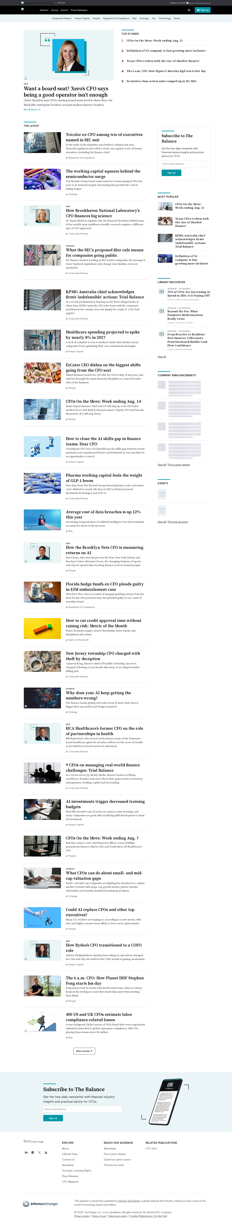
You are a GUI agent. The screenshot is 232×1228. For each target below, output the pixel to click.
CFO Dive (61, 3)
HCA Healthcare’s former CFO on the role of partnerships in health (104, 731)
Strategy (144, 18)
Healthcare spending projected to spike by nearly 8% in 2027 (103, 334)
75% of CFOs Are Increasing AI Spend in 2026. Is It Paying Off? (188, 293)
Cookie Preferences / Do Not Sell (148, 1216)
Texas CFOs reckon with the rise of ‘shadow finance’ (163, 61)
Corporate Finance (61, 18)
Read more (32, 109)
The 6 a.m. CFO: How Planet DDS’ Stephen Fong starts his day (105, 980)
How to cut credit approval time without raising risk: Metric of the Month (103, 623)
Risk (134, 18)
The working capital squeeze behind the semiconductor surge (103, 173)
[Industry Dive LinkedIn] (26, 1152)
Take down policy (118, 1216)
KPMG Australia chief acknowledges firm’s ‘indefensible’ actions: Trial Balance (105, 294)
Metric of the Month (78, 639)
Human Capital (82, 18)
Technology (165, 18)
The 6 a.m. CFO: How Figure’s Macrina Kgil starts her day (166, 71)
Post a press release (179, 464)
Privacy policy (82, 1216)
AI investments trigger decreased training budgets (105, 804)
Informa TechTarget (129, 1200)
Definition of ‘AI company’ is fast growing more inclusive (166, 51)
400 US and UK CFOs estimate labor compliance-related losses (99, 1017)
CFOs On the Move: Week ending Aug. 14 (103, 401)
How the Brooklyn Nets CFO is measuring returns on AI (104, 550)
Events (64, 10)
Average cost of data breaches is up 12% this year (103, 514)
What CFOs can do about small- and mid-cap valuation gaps (104, 875)
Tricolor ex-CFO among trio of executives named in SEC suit (104, 137)
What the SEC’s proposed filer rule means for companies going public (104, 252)
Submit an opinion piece (117, 1159)
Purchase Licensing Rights (76, 1170)
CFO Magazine (70, 1181)
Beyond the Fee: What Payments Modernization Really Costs (185, 314)
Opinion (44, 10)
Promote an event (178, 521)
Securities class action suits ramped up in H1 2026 (161, 81)
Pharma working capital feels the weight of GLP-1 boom (104, 477)
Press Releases (79, 10)
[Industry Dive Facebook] (33, 1152)
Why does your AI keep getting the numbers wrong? (98, 695)
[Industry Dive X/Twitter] (39, 1152)
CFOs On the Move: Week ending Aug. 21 (155, 40)
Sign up (205, 10)
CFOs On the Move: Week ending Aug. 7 (102, 838)
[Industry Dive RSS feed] (46, 1152)
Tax (153, 18)
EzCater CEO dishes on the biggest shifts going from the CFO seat (103, 367)
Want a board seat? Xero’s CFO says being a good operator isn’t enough (66, 92)
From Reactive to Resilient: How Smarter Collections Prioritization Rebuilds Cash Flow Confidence (187, 339)
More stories (83, 1051)
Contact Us (68, 1159)
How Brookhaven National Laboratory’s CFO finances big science (103, 213)
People (96, 18)
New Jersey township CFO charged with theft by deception (103, 656)
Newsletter (68, 1165)
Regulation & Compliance (116, 18)
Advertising (110, 1148)
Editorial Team (70, 1154)
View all (162, 356)
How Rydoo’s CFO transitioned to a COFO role (104, 947)
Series (177, 18)
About (65, 1148)
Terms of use (99, 1216)
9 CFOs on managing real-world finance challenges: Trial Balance (103, 767)
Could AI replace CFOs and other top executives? (100, 912)
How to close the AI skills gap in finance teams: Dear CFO (103, 441)
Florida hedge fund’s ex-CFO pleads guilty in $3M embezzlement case (105, 586)
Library (55, 10)
